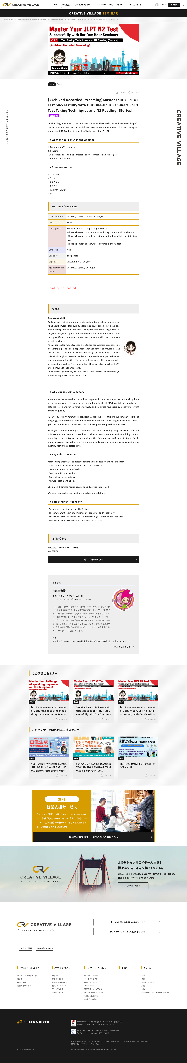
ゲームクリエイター (91, 979)
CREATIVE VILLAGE (93, 13)
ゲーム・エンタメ (147, 982)
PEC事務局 (59, 590)
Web (143, 975)
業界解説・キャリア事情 (93, 989)
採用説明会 (21, 982)
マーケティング (57, 989)
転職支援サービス (24, 985)
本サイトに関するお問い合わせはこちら (128, 922)
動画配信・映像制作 (59, 982)
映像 (143, 979)
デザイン (55, 975)
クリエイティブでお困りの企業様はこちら (128, 931)
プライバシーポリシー (111, 1041)
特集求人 (20, 979)
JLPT (61, 84)
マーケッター (89, 985)
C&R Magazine (90, 999)
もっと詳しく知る (133, 885)
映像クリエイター (91, 982)
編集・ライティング (59, 985)
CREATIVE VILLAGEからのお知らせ (155, 992)
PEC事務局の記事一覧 (124, 646)
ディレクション (57, 992)
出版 (143, 989)
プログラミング (58, 979)
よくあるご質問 (25, 948)
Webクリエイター (91, 975)
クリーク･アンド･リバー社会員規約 (135, 1041)
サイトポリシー (96, 1044)
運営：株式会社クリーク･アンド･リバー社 (85, 1041)
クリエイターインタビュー (94, 992)
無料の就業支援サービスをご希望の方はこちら (93, 837)
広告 (143, 985)
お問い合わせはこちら (93, 559)
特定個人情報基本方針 (79, 1044)
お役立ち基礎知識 (91, 995)
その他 (52, 84)
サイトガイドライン (44, 948)
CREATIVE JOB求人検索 (27, 975)
